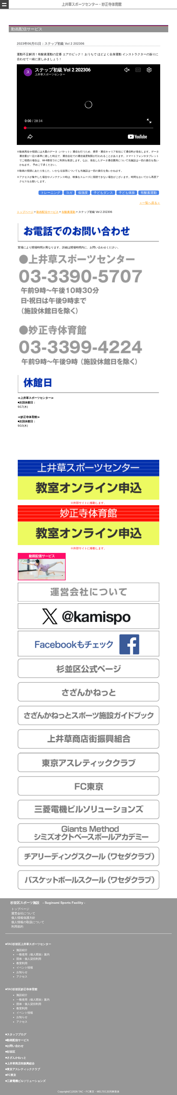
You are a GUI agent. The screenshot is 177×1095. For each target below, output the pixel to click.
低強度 (83, 192)
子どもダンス (103, 192)
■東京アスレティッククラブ (22, 1069)
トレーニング (50, 192)
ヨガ (69, 192)
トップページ (20, 909)
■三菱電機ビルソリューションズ (25, 1081)
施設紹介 (21, 950)
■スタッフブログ (15, 1034)
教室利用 (21, 963)
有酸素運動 (149, 192)
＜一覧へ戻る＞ (149, 203)
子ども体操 (127, 192)
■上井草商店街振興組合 (20, 1063)
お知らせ (21, 972)
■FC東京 (10, 1075)
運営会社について (23, 913)
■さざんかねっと (15, 1057)
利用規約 (17, 926)
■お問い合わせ (14, 1046)
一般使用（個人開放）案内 (33, 954)
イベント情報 (24, 967)
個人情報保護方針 (23, 917)
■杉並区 (10, 1051)
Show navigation (4, 4)
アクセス (21, 976)
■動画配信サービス (17, 1040)
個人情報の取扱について (27, 922)
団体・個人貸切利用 (28, 958)
